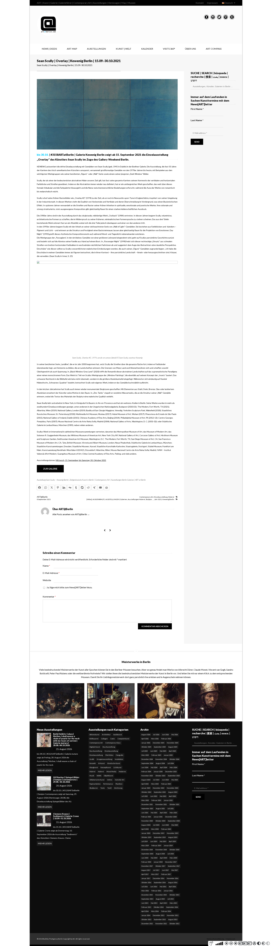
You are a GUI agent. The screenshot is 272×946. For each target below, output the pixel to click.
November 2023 (147, 776)
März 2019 (145, 845)
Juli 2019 (144, 841)
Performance (108, 784)
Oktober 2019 (146, 837)
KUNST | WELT (123, 48)
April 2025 (172, 751)
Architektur (106, 734)
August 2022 (172, 792)
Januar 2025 (168, 755)
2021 (49, 499)
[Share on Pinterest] (57, 487)
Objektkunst (108, 776)
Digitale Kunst (95, 747)
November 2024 (161, 759)
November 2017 (147, 866)
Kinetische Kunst (113, 763)
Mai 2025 (163, 751)
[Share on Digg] (70, 487)
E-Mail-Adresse (51, 573)
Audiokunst (117, 734)
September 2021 (147, 808)
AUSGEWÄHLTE (99, 499)
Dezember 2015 (147, 895)
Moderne (122, 771)
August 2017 (145, 870)
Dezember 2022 (158, 788)
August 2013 (172, 919)
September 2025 (160, 747)
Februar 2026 (166, 739)
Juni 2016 (153, 886)
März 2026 (155, 739)
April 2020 (144, 829)
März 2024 (173, 767)
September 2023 (174, 776)
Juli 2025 (144, 751)
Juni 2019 (153, 841)
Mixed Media (111, 771)
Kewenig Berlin (168, 499)
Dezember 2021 (147, 804)
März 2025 (145, 755)
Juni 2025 (153, 751)
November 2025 (172, 743)
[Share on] (82, 487)
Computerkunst (123, 739)
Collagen (104, 739)
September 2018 (147, 854)
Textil (109, 788)
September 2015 (147, 899)
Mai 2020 (174, 825)
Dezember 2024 (147, 759)
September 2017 (174, 866)
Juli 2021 (170, 808)
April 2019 (172, 841)
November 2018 (161, 850)
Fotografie (119, 755)
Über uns (190, 48)
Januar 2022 (168, 800)
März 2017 (155, 874)
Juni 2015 (144, 903)
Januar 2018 (158, 862)
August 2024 (160, 763)
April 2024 (163, 767)
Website (47, 580)
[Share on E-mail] (100, 487)
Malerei (171, 497)
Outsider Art (119, 780)
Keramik (93, 763)
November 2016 (172, 878)
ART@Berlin (42, 497)
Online (109, 780)
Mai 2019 (163, 841)
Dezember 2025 (158, 743)
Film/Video (109, 755)
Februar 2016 (156, 891)
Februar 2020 (166, 829)
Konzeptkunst (106, 767)
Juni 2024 (144, 767)
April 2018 (163, 858)
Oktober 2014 (158, 907)
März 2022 (145, 800)
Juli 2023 (156, 780)
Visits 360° (169, 48)
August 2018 (160, 854)
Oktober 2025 (146, 747)
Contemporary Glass (113, 743)
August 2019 (172, 837)
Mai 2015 (154, 903)
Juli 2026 (156, 734)
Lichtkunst (117, 767)
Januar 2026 (145, 743)
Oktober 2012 (174, 923)
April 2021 (163, 813)
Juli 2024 (170, 763)
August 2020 (145, 825)
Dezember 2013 (158, 915)
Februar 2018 (146, 862)
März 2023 (155, 784)
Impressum (212, 2)
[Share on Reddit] (88, 487)
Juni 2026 (165, 734)
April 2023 (144, 784)
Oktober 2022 (146, 792)
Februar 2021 (146, 817)
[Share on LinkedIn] (64, 487)
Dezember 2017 (171, 862)
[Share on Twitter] (51, 487)
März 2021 (173, 813)
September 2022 (160, 792)
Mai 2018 (154, 858)
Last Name (197, 120)
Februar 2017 (166, 874)
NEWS (99, 776)
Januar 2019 (168, 845)
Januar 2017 (145, 878)
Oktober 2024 (174, 759)
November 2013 (172, 915)
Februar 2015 (146, 907)
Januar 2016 (168, 891)
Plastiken (119, 784)
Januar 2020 (145, 833)
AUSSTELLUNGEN (96, 48)
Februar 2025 (156, 755)
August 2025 (172, 747)
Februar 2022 (156, 800)
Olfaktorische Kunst (97, 780)
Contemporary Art (146, 497)
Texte (102, 788)
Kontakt (200, 2)
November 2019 (172, 833)
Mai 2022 (163, 796)
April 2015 (163, 903)
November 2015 (161, 895)
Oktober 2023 (160, 776)
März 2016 (145, 891)
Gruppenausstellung (104, 759)
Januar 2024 (158, 771)
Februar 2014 (166, 911)
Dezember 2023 (171, 771)
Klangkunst (94, 767)
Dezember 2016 (158, 878)
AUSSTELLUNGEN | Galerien (116, 499)
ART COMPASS (214, 48)
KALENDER (147, 48)
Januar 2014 (145, 915)
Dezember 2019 (158, 833)
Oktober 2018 (174, 850)
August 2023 (145, 780)
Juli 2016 (144, 886)
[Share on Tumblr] (76, 487)
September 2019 (160, 837)
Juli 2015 (170, 899)
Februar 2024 (146, 771)
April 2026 (144, 739)
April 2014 (144, 911)
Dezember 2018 (147, 850)
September (42, 499)
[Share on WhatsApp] (45, 487)
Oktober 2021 (174, 804)
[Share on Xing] (94, 487)
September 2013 (160, 919)
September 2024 (147, 763)
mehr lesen (45, 770)
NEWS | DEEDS (49, 48)
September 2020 (174, 821)
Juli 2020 (156, 825)
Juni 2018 (144, 858)
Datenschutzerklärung (215, 939)
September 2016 (160, 882)
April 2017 (144, 874)
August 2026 (145, 734)
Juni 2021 (144, 813)
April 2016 (172, 886)
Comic (112, 739)
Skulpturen (94, 788)
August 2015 (160, 899)
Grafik (92, 759)
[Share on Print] (106, 487)
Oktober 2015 (174, 895)
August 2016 (172, 882)
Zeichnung (118, 788)
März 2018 (173, 858)
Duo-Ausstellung (109, 747)
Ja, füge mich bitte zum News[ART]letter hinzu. (69, 587)
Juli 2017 (156, 870)
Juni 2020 (165, 825)
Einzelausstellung (160, 497)
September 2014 (172, 907)
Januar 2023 (145, 788)
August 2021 (160, 808)
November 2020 (147, 821)
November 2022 (172, 788)
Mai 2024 (154, 767)
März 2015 (173, 903)
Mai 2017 (174, 870)
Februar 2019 (156, 845)
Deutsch (228, 2)
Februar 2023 (166, 784)
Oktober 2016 (146, 882)
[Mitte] (89, 499)
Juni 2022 (153, 796)
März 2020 (155, 829)
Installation (119, 759)
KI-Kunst (101, 763)
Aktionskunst (94, 734)
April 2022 (172, 796)
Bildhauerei (94, 739)
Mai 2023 (174, 780)
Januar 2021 (158, 817)
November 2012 (161, 923)
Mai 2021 (154, 813)
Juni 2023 (165, 780)
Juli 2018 (170, 854)
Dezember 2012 (147, 923)
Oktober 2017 (160, 866)
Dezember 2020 (171, 817)
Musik (92, 776)
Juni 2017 (165, 870)
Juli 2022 (144, 796)
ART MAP (72, 48)
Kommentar (49, 596)
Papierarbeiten (95, 784)
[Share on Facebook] (39, 487)
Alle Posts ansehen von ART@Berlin (71, 514)
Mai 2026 (174, 734)
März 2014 (155, 911)
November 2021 (161, 804)
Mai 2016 (163, 886)
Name (46, 565)
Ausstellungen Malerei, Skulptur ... (141, 499)
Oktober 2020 (160, 821)
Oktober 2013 (146, 919)
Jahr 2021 (158, 499)
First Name (197, 109)
